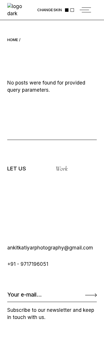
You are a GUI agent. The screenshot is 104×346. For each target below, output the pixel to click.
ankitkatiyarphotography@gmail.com (50, 248)
